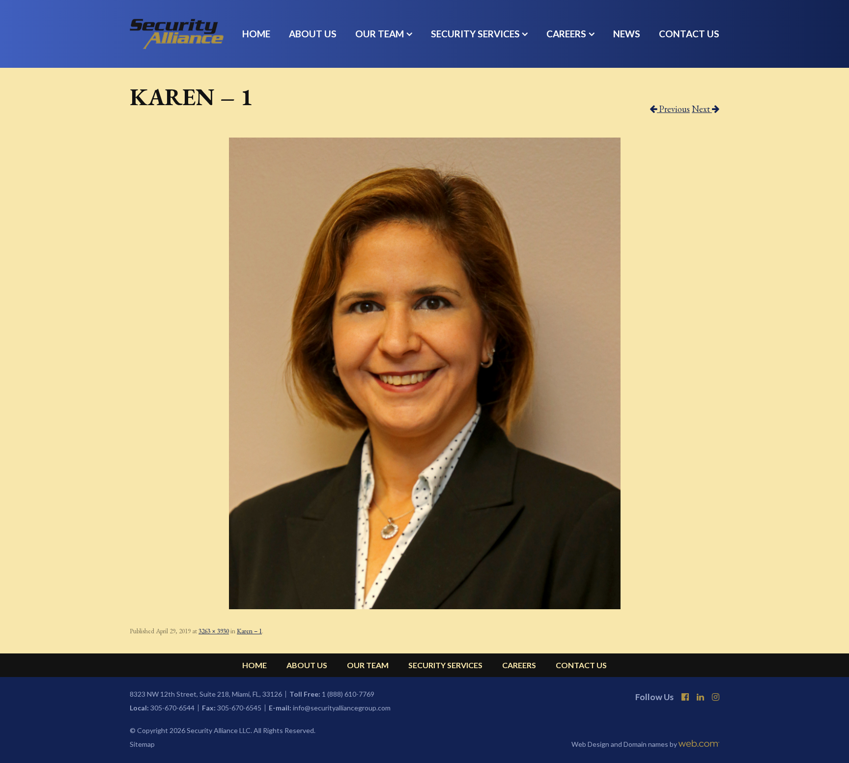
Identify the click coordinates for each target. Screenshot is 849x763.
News (626, 33)
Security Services (475, 33)
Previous (673, 108)
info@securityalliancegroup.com (342, 708)
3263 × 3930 (213, 630)
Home (256, 33)
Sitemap (142, 744)
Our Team (379, 33)
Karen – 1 (249, 630)
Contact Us (689, 33)
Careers (566, 33)
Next (702, 108)
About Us (313, 33)
